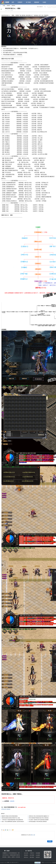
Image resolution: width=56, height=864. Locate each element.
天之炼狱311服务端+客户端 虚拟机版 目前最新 (38, 819)
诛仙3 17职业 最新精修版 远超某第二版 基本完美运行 (13, 821)
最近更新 (32, 857)
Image (5, 830)
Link (7, 830)
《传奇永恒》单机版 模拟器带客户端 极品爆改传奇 (12, 819)
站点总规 (26, 853)
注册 (49, 6)
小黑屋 (42, 862)
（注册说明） (12, 801)
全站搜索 (38, 855)
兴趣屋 (0, 6)
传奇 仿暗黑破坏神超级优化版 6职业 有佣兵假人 (39, 817)
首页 (13, 2)
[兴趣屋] (5, 2)
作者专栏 (32, 853)
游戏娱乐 (8, 5)
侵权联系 (26, 855)
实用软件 (20, 2)
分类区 (44, 2)
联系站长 (26, 857)
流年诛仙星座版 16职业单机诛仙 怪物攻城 (38, 821)
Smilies (13, 830)
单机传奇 (4, 809)
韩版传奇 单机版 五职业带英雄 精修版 (10, 816)
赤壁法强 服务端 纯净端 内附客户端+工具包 (11, 817)
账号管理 (32, 855)
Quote (9, 830)
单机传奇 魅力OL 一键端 (12, 8)
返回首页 (38, 857)
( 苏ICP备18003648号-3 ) (14, 862)
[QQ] (37, 862)
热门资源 (28, 2)
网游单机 (13, 5)
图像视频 (36, 2)
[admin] (1, 9)
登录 (54, 6)
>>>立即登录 (5, 801)
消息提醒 (38, 853)
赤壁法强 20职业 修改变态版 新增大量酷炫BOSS (39, 816)
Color (3, 830)
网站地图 (54, 862)
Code (11, 830)
